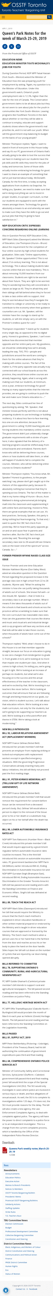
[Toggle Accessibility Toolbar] (6, 1290)
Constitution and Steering (16, 1239)
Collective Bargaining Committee (19, 1235)
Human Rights (11, 1266)
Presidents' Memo (13, 1196)
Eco (6, 1270)
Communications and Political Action (21, 1255)
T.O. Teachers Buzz (13, 1216)
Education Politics (13, 1177)
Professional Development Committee (21, 1231)
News (6, 1165)
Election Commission (14, 1224)
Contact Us (20, 1289)
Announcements (12, 1174)
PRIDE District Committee (16, 1262)
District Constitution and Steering (19, 1251)
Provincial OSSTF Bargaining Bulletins (21, 1200)
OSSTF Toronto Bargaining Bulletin (20, 1193)
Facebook (33, 1289)
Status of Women (12, 1274)
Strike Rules (10, 1212)
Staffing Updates (12, 1208)
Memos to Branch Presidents (17, 1185)
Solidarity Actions (12, 1204)
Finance (8, 1258)
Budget (8, 1227)
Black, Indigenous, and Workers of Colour (23, 1247)
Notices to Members (14, 1189)
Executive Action (12, 1181)
